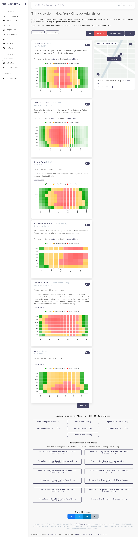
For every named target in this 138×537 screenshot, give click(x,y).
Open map (114, 59)
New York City (59, 5)
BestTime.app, (52, 534)
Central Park (39, 43)
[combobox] (127, 5)
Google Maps (72, 59)
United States (46, 5)
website (54, 59)
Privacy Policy (88, 534)
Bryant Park (39, 162)
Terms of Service (101, 534)
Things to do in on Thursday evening (57, 452)
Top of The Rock (41, 283)
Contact (78, 534)
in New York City (48, 422)
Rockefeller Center (42, 103)
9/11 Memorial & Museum (45, 224)
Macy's (37, 351)
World (37, 5)
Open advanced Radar (104, 87)
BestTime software (83, 524)
